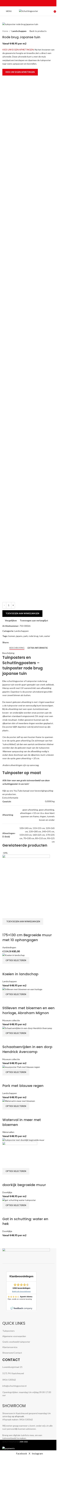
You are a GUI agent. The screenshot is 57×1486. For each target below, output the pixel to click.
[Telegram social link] (36, 3)
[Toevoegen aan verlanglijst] (23, 929)
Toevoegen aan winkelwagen (22, 613)
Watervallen (8, 1132)
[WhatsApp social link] (32, 3)
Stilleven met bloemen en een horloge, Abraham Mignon (28, 1010)
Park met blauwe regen (23, 1085)
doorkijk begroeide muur (24, 1184)
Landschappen (19, 31)
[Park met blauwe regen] (21, 1066)
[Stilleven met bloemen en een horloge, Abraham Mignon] (22, 989)
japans (19, 636)
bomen (11, 636)
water (47, 636)
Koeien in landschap (20, 974)
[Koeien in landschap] (13, 955)
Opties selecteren (16, 960)
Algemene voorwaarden (14, 1336)
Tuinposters (8, 1330)
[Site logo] (28, 11)
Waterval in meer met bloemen (21, 1122)
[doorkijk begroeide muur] (23, 1139)
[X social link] (25, 3)
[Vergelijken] (6, 929)
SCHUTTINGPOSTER (10, 1442)
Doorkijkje (7, 1192)
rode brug (33, 636)
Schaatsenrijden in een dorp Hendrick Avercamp (27, 1049)
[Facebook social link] (21, 3)
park (25, 636)
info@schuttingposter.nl (14, 1385)
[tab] (16, 648)
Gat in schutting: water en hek (25, 1221)
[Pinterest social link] (28, 3)
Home (5, 31)
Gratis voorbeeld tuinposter (16, 1341)
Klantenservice (9, 1347)
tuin (41, 636)
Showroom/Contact (12, 1352)
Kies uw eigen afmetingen (20, 72)
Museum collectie (11, 1020)
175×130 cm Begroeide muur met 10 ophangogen (27, 937)
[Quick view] (15, 929)
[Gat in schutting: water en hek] (19, 1200)
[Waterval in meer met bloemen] (18, 1100)
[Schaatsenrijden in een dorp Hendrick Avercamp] (27, 1028)
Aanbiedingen (9, 947)
